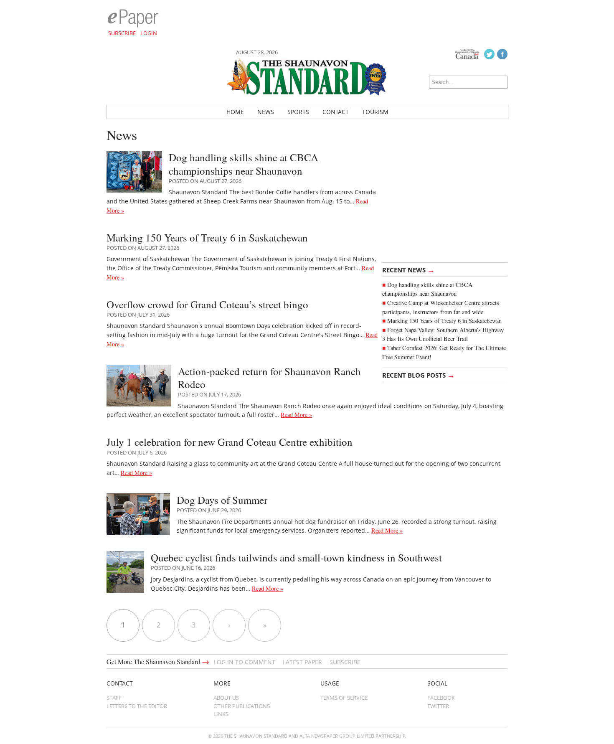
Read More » (296, 415)
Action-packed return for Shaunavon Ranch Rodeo (269, 377)
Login (148, 33)
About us (226, 697)
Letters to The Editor (137, 706)
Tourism (375, 112)
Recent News (408, 269)
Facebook (441, 697)
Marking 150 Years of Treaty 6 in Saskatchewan (444, 321)
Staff (114, 697)
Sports (298, 112)
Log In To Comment (244, 662)
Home (235, 112)
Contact (335, 112)
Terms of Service (344, 697)
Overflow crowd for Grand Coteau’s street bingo (207, 304)
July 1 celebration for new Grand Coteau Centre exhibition (230, 442)
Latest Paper (302, 662)
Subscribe (122, 33)
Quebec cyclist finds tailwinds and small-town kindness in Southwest (296, 557)
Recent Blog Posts (418, 375)
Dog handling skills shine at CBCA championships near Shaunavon (243, 163)
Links (220, 714)
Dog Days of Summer (222, 500)
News (265, 112)
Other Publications (241, 706)
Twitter (438, 706)
